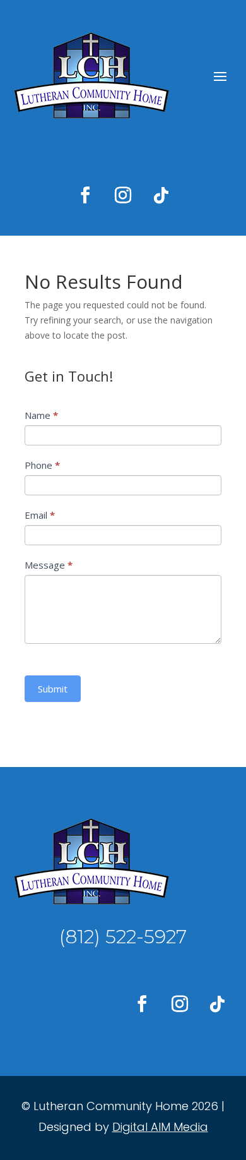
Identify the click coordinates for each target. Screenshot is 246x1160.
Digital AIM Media (160, 1127)
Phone (42, 465)
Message (49, 565)
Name (41, 415)
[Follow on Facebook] (85, 195)
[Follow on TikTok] (160, 195)
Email (40, 515)
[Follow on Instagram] (123, 195)
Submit (52, 688)
